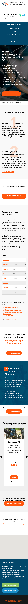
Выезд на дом (10, 348)
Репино (4, 524)
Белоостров (6, 506)
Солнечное (5, 538)
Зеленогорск (6, 510)
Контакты (14, 41)
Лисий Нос (5, 515)
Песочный (5, 519)
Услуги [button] (14, 38)
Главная (3, 348)
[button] (11, 216)
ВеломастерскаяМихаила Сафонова (17, 3)
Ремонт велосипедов (14, 24)
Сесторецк (5, 529)
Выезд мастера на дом (14, 34)
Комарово (5, 533)
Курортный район (18, 348)
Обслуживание (14, 28)
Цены (14, 31)
